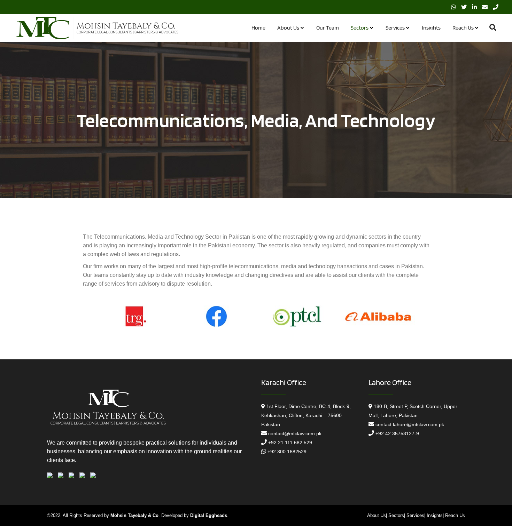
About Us (376, 515)
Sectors (396, 515)
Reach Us (455, 515)
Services (415, 515)
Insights (435, 515)
